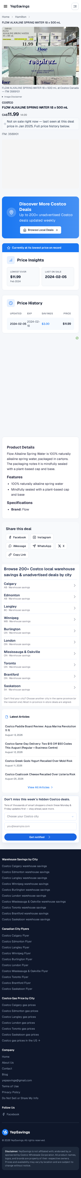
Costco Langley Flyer (15, 947)
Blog (5, 1074)
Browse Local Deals (41, 230)
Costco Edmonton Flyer (17, 941)
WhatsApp (44, 546)
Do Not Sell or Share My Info (20, 1098)
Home (5, 17)
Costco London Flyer (15, 965)
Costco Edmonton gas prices (20, 1011)
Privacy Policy (11, 1092)
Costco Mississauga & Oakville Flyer (25, 971)
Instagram (44, 537)
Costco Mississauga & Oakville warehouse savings (34, 901)
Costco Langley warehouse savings (24, 878)
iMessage (19, 546)
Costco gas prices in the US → (21, 1040)
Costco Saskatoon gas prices (20, 1034)
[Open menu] (5, 6)
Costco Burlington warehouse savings (26, 889)
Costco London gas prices (18, 1022)
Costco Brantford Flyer (16, 983)
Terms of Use (10, 1086)
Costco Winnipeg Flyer (16, 953)
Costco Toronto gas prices (18, 1028)
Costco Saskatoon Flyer (17, 989)
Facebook (19, 537)
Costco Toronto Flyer (15, 977)
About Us (8, 1062)
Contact (7, 1068)
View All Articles (39, 787)
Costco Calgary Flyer (15, 935)
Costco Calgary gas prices (19, 1005)
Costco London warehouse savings (24, 895)
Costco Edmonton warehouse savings (25, 872)
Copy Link (19, 554)
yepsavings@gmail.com (17, 1080)
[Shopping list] (75, 6)
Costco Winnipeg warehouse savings (25, 884)
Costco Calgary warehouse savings (24, 866)
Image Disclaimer (13, 96)
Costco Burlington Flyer (17, 959)
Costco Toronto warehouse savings (24, 907)
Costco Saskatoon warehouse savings (26, 919)
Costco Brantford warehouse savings (25, 913)
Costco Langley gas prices (19, 1017)
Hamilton (20, 17)
